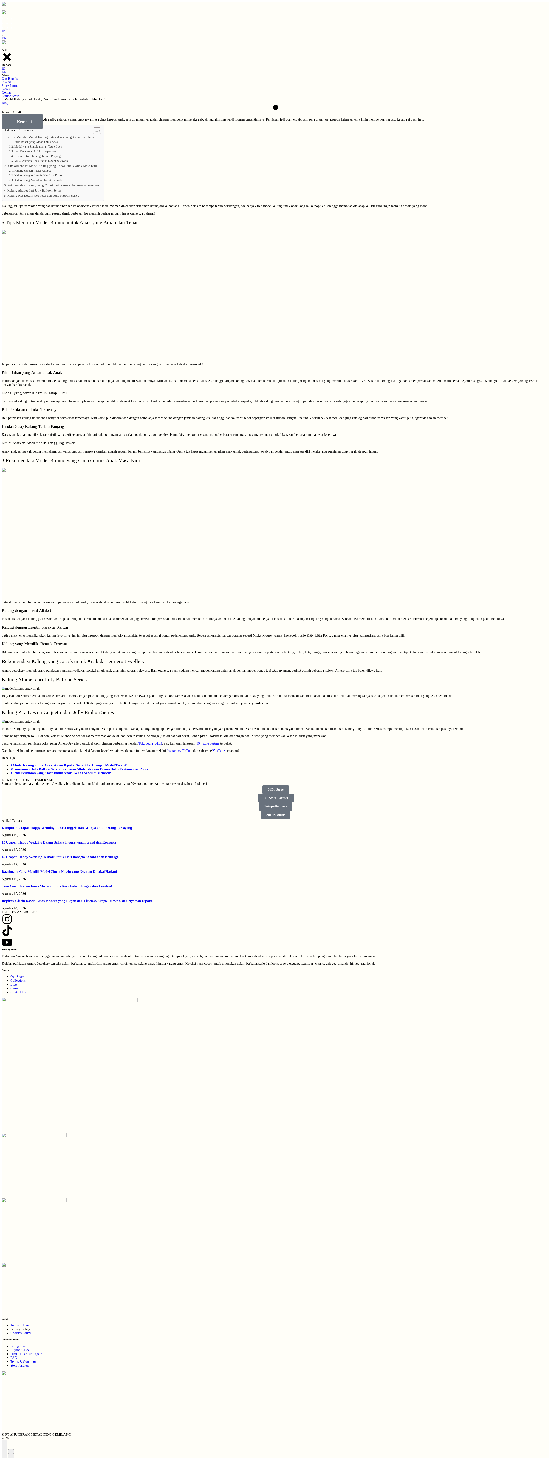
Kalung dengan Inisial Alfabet (32, 170)
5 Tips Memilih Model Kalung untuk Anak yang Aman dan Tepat (51, 137)
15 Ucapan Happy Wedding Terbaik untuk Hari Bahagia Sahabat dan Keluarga (60, 857)
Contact (7, 92)
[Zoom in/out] (11, 1451)
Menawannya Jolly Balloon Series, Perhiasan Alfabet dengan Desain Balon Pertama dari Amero (80, 769)
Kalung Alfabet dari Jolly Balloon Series (34, 190)
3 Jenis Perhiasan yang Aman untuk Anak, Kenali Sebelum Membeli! (60, 773)
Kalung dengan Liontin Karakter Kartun (38, 175)
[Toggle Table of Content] (95, 130)
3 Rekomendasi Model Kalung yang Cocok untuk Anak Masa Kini (52, 166)
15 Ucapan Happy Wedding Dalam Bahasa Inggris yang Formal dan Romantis (59, 842)
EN (4, 38)
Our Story (8, 82)
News (6, 89)
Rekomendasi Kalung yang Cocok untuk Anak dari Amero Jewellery (53, 185)
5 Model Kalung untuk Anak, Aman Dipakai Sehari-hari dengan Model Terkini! (68, 765)
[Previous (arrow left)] (4, 1456)
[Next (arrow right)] (11, 1456)
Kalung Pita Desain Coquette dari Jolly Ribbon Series (43, 195)
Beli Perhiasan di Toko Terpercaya (35, 151)
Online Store (10, 96)
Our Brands (10, 78)
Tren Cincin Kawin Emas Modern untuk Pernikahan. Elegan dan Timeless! (57, 886)
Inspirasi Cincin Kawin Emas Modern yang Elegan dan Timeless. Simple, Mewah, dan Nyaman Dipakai (77, 901)
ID (3, 31)
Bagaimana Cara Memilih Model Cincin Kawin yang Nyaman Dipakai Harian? (60, 871)
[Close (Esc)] (4, 1451)
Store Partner (10, 85)
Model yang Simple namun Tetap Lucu (38, 146)
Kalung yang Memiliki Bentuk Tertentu (38, 180)
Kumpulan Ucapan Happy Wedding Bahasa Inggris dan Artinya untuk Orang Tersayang (67, 828)
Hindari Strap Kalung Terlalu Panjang (37, 156)
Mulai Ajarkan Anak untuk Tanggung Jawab (41, 160)
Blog (5, 103)
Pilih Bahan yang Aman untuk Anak (36, 142)
